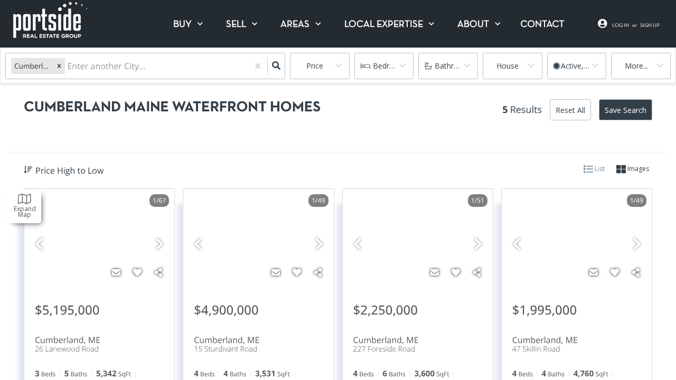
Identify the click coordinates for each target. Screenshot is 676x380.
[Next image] (159, 244)
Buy (182, 24)
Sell (236, 24)
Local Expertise (383, 24)
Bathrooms (454, 66)
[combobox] (68, 66)
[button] (59, 66)
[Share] (158, 272)
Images (637, 168)
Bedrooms (391, 66)
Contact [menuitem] (543, 24)
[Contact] (116, 272)
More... (636, 66)
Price (314, 66)
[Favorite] (137, 272)
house (507, 66)
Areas (294, 24)
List (599, 168)
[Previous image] (39, 244)
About (473, 24)
